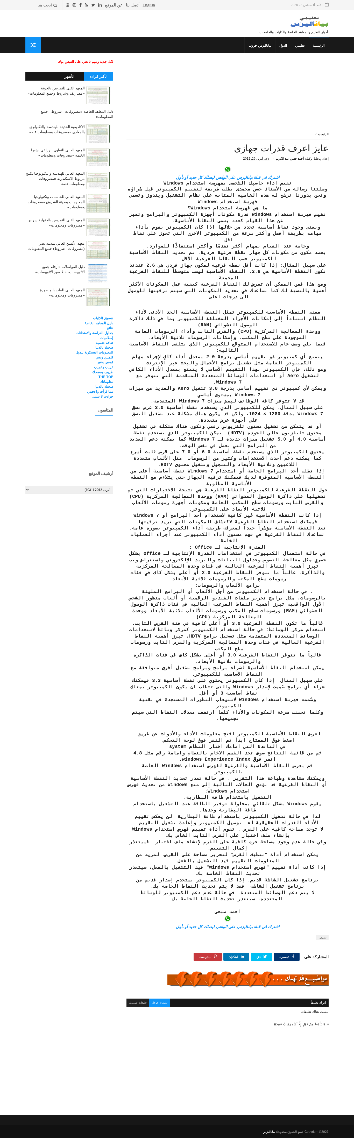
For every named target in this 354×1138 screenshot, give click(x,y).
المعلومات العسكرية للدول (94, 352)
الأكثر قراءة (99, 76)
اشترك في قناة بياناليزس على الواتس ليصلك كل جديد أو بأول (227, 177)
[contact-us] (132, 5)
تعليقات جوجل (159, 1002)
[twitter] (93, 5)
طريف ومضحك (102, 372)
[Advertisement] (227, 95)
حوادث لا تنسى (102, 396)
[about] (114, 5)
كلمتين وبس (104, 357)
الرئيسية (319, 45)
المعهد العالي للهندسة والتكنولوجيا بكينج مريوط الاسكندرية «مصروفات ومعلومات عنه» (55, 178)
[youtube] (67, 5)
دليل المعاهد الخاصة (99, 323)
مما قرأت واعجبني (100, 391)
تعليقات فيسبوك (138, 1002)
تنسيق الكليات (103, 318)
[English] (149, 5)
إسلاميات (106, 338)
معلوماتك (106, 382)
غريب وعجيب (103, 367)
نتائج (110, 328)
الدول (283, 45)
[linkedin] (100, 5)
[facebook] (80, 5)
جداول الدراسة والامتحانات (94, 333)
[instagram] (74, 5)
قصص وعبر (105, 362)
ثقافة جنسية (104, 343)
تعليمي (300, 45)
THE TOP (105, 377)
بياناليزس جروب (260, 45)
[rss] (86, 5)
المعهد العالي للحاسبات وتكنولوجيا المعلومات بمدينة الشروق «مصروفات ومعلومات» (56, 202)
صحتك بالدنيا (104, 347)
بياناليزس (269, 1132)
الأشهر (69, 76)
